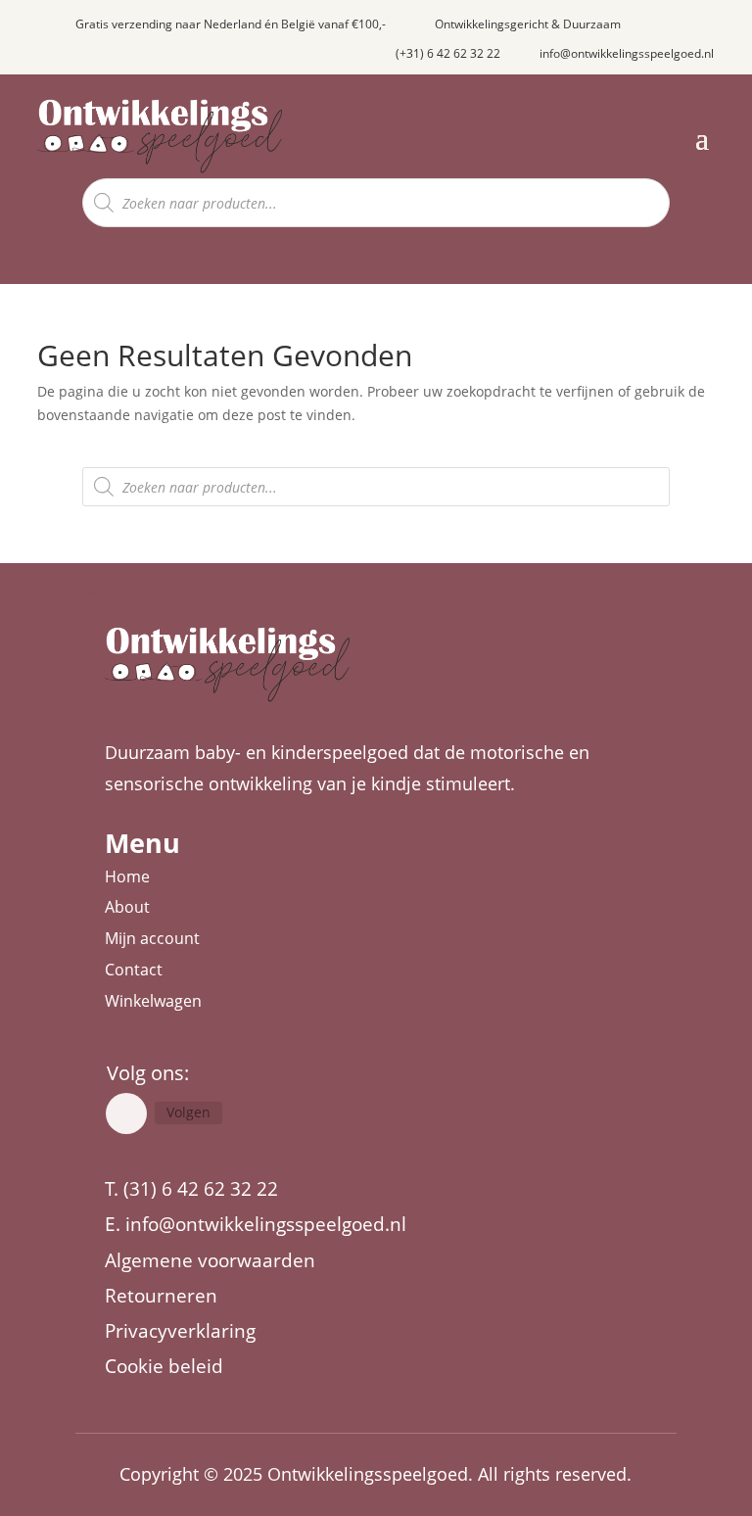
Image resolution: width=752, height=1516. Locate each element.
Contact (134, 969)
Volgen (188, 1112)
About (127, 907)
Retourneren (161, 1295)
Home (127, 876)
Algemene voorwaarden (210, 1260)
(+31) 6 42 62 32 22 (448, 53)
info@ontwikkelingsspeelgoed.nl (627, 53)
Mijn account (152, 938)
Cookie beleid (164, 1366)
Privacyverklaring (180, 1331)
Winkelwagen (153, 1001)
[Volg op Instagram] (126, 1113)
